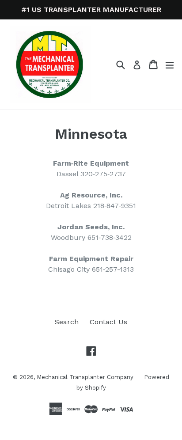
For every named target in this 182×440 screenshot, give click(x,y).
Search (67, 322)
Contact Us (108, 322)
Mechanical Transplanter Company (86, 377)
